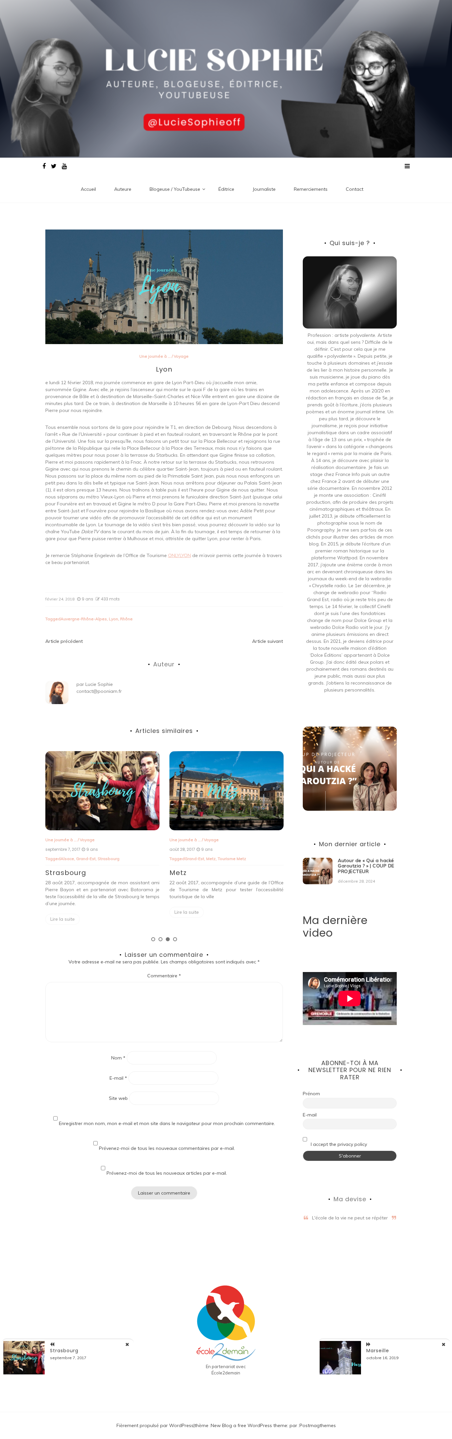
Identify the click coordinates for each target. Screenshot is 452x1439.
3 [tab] (168, 939)
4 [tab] (175, 939)
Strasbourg (64, 1350)
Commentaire (164, 976)
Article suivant (267, 641)
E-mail (118, 1078)
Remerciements (311, 189)
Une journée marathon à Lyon (223, 878)
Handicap (239, 858)
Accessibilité (197, 858)
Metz (87, 858)
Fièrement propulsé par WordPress (155, 1425)
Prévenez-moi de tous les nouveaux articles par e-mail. (167, 1173)
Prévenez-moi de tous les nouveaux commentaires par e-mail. (167, 1148)
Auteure (122, 189)
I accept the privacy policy (338, 1144)
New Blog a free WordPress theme (249, 1425)
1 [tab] (153, 939)
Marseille (377, 1350)
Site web (118, 1098)
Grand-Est (70, 858)
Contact (354, 189)
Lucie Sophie (99, 684)
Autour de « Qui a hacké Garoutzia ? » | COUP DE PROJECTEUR (366, 866)
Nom (118, 1058)
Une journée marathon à (193, 839)
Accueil (88, 189)
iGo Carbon (262, 858)
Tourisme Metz (108, 858)
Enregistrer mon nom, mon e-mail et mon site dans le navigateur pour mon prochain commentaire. (167, 1123)
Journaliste (264, 189)
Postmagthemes (317, 1425)
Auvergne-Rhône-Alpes (84, 618)
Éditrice (226, 189)
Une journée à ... (155, 356)
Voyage (181, 356)
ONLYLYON (179, 555)
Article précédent (64, 641)
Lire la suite (62, 912)
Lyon (113, 618)
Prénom (311, 1094)
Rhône (126, 618)
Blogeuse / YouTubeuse (175, 189)
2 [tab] (160, 939)
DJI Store (219, 858)
